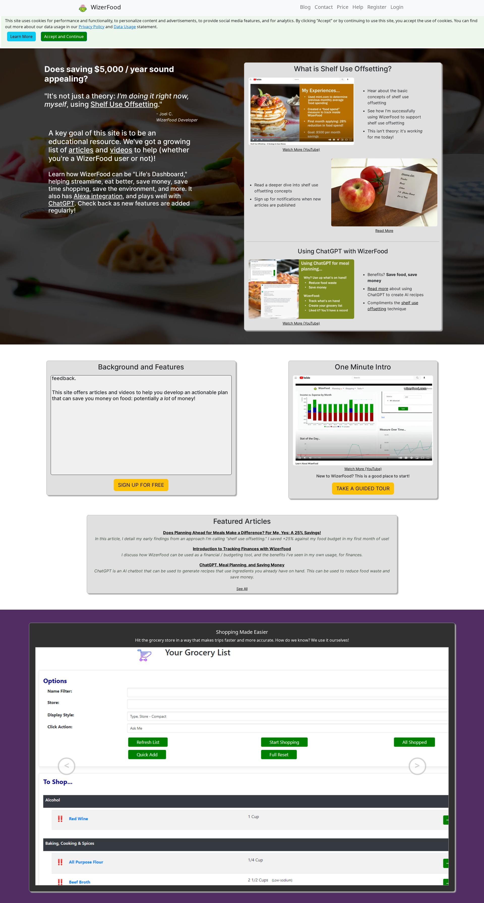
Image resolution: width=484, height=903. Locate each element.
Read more (378, 288)
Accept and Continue (64, 36)
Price (342, 7)
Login (396, 7)
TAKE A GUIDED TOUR (363, 488)
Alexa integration (98, 196)
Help (357, 7)
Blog (305, 7)
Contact (324, 7)
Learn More (21, 36)
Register (376, 7)
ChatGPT (61, 203)
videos (121, 150)
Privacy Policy (91, 26)
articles (81, 150)
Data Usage (125, 26)
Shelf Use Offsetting (124, 104)
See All (242, 588)
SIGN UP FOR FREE (141, 485)
